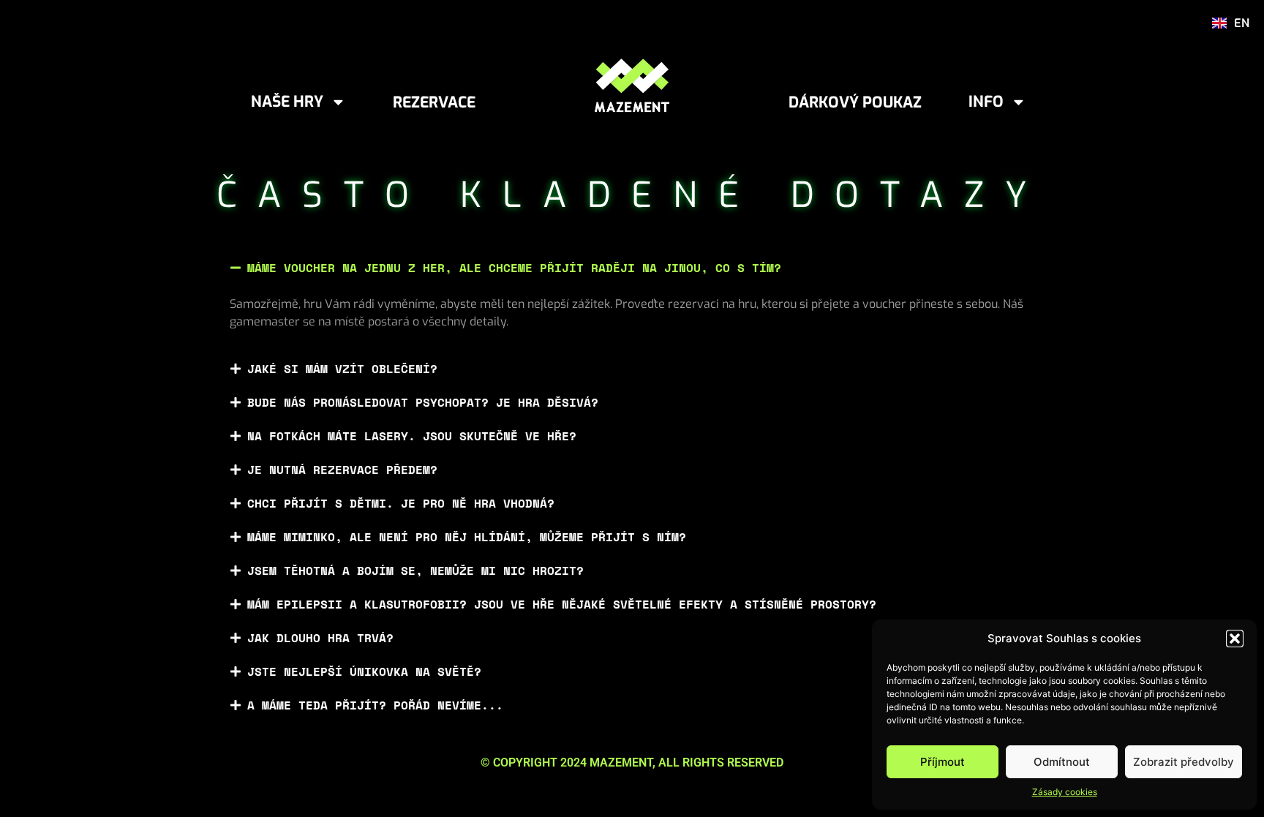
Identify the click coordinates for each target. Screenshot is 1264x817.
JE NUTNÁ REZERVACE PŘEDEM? (342, 469)
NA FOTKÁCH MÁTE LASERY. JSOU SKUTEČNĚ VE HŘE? (411, 436)
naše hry (287, 101)
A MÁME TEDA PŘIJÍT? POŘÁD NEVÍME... (375, 705)
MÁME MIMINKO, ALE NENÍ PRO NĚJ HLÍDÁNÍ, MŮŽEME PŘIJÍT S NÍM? (466, 537)
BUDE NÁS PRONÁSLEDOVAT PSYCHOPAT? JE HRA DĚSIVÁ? (422, 402)
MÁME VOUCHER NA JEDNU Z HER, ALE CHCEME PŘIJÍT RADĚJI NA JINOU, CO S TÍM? (514, 267)
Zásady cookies (1064, 791)
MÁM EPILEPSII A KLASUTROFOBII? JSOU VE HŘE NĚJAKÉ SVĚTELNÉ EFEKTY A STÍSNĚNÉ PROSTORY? (561, 604)
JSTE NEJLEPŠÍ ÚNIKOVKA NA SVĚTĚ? (364, 671)
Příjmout (942, 762)
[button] (1234, 638)
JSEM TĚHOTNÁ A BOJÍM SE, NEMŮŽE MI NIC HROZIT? (415, 570)
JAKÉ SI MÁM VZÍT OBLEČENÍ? (342, 368)
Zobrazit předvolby (1183, 762)
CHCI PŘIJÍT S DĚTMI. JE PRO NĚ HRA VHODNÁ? (400, 503)
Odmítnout (1062, 762)
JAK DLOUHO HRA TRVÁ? (320, 638)
